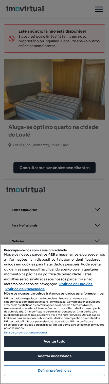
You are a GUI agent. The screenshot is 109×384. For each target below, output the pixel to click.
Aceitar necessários (54, 356)
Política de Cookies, (76, 284)
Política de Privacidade (25, 289)
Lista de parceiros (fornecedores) (25, 332)
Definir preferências (54, 370)
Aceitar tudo (54, 341)
